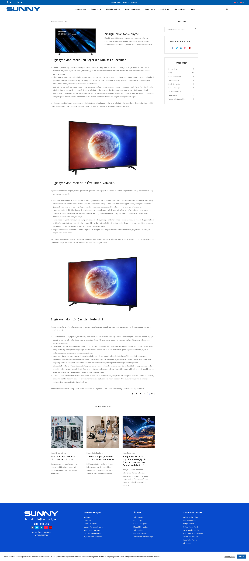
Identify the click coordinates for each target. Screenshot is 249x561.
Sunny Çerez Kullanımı (92, 530)
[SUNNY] (23, 10)
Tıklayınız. (133, 2)
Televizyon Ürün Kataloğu (143, 536)
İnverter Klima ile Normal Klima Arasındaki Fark (63, 458)
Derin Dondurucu (174, 76)
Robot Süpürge (174, 88)
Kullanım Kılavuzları (190, 517)
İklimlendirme (60, 453)
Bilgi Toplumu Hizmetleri (93, 536)
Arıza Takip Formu (190, 540)
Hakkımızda (88, 517)
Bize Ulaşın (187, 543)
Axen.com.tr (108, 388)
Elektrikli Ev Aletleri (140, 527)
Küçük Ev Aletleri (97, 453)
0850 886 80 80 (42, 535)
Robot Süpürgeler (140, 523)
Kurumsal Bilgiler (90, 523)
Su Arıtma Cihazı (174, 91)
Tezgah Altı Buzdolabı (176, 99)
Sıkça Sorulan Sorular (191, 530)
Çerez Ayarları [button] (229, 556)
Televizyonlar (138, 517)
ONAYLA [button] (241, 556)
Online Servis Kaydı (190, 527)
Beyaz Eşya (172, 69)
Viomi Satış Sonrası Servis (193, 533)
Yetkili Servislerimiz (190, 520)
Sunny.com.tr (74, 388)
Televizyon (131, 453)
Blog (52, 453)
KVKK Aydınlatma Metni (92, 533)
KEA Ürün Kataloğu (140, 533)
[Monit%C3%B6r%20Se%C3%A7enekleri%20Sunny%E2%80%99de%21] (133, 393)
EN (243, 2)
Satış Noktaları (188, 523)
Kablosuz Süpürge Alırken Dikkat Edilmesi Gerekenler (100, 458)
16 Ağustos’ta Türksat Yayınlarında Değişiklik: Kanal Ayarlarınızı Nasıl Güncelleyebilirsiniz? (134, 461)
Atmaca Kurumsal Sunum (93, 527)
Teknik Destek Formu (191, 536)
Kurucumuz (88, 520)
